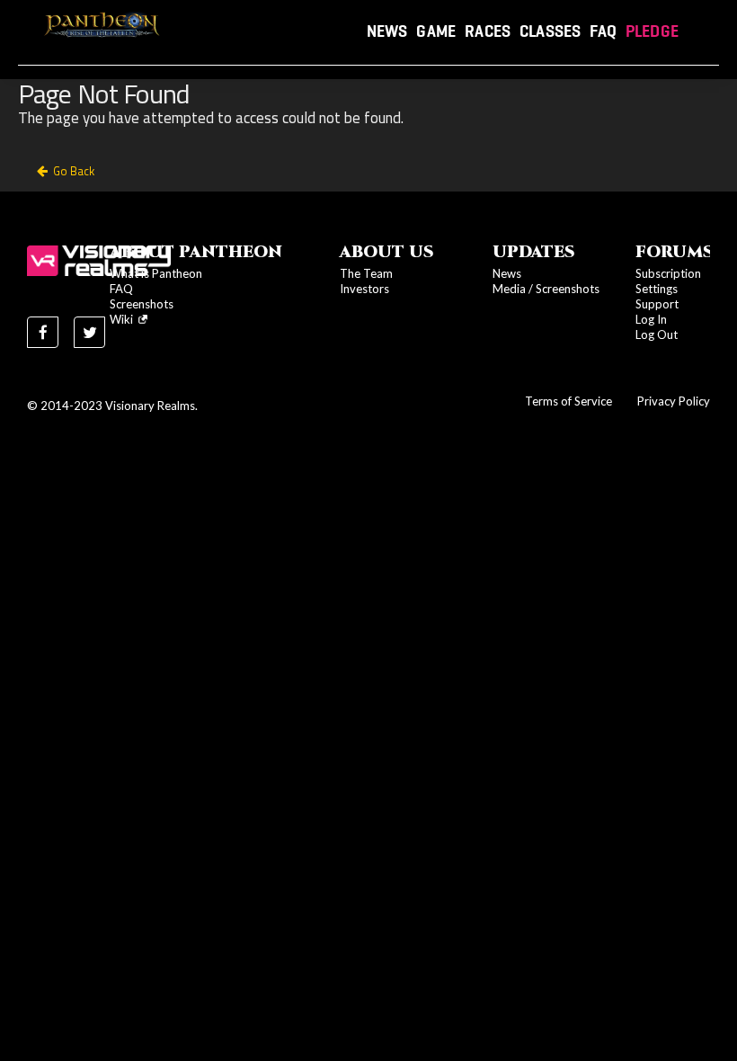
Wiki (124, 319)
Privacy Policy (673, 401)
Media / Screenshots (546, 288)
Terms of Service (568, 401)
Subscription (668, 273)
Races (488, 31)
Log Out (656, 334)
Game (436, 31)
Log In (651, 319)
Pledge (652, 31)
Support (657, 304)
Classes (550, 31)
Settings (656, 288)
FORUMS (674, 252)
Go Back (73, 171)
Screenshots (141, 304)
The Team (366, 273)
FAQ (603, 31)
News (387, 31)
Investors (364, 288)
